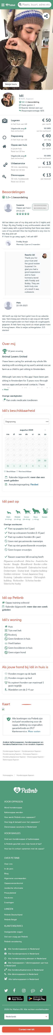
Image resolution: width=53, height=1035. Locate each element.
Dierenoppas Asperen (35, 757)
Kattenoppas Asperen (11, 760)
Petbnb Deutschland (13, 915)
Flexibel (34, 484)
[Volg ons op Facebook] (14, 991)
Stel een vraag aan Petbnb (16, 937)
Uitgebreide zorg (18, 129)
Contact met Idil (26, 1029)
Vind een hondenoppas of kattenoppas (21, 839)
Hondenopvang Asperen (12, 754)
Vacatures (8, 898)
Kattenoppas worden (13, 812)
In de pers (8, 869)
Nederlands (11, 1017)
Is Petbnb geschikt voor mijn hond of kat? (23, 844)
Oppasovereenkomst (13, 883)
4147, (23, 99)
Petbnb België (10, 920)
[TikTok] (41, 991)
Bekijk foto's (11, 84)
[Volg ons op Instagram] (23, 991)
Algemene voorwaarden (15, 878)
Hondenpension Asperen (31, 751)
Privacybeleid (10, 893)
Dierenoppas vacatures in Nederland (20, 827)
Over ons (8, 864)
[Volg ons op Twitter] (6, 991)
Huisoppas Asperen (30, 754)
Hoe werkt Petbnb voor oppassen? (19, 817)
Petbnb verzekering (13, 941)
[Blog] (33, 991)
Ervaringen (9, 902)
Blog (6, 874)
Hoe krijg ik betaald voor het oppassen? (22, 822)
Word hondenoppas (13, 808)
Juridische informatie (13, 888)
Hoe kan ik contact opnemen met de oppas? (24, 849)
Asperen (29, 99)
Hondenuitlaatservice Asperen (14, 757)
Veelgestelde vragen (13, 932)
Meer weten (34, 731)
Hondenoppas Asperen (11, 751)
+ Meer (5, 389)
